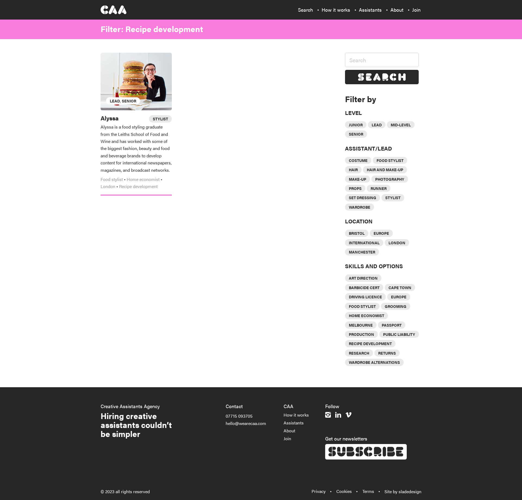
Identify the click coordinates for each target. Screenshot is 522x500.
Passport (392, 325)
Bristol (357, 233)
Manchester (362, 252)
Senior (129, 101)
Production (361, 334)
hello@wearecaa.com (246, 423)
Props (355, 188)
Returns (387, 353)
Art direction (363, 278)
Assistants (294, 423)
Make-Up (357, 179)
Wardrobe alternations (374, 362)
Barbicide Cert (364, 287)
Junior (356, 124)
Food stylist (112, 179)
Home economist (143, 179)
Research (359, 353)
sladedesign (410, 491)
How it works (296, 415)
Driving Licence (365, 296)
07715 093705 (239, 416)
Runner (379, 188)
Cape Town (400, 287)
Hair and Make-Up (385, 169)
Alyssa (110, 118)
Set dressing (362, 197)
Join (287, 438)
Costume (358, 160)
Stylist (392, 197)
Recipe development (138, 186)
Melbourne (361, 325)
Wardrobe (359, 207)
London (108, 186)
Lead (115, 101)
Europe (381, 233)
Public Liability (399, 334)
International (364, 242)
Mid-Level (401, 124)
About (289, 430)
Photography (389, 179)
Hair (353, 169)
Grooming (395, 306)
